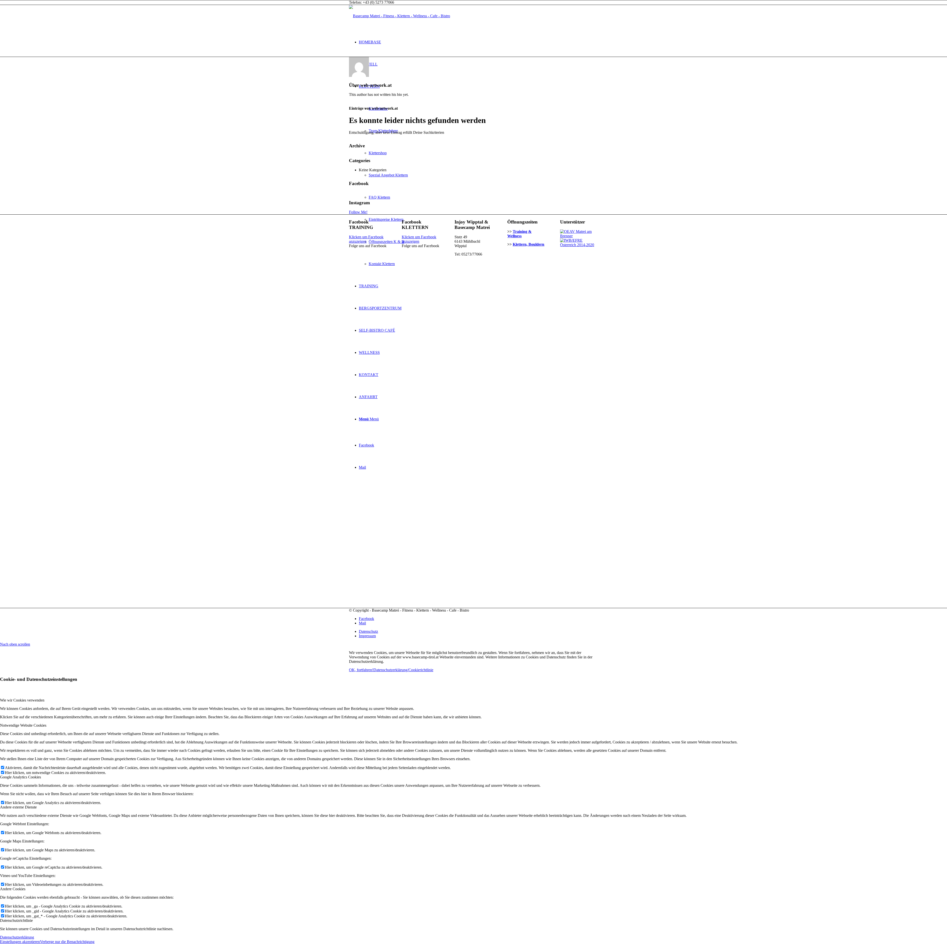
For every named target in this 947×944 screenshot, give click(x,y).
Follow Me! (358, 212)
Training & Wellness (519, 233)
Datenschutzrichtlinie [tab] (16, 920)
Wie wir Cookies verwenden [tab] (22, 700)
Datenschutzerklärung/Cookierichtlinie (403, 670)
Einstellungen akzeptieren (20, 942)
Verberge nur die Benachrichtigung (67, 942)
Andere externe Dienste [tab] (18, 807)
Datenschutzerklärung (17, 937)
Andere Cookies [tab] (12, 889)
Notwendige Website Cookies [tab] (23, 725)
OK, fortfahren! (361, 670)
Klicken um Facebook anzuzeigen (366, 239)
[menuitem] (478, 42)
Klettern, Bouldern (528, 244)
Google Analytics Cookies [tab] (20, 777)
